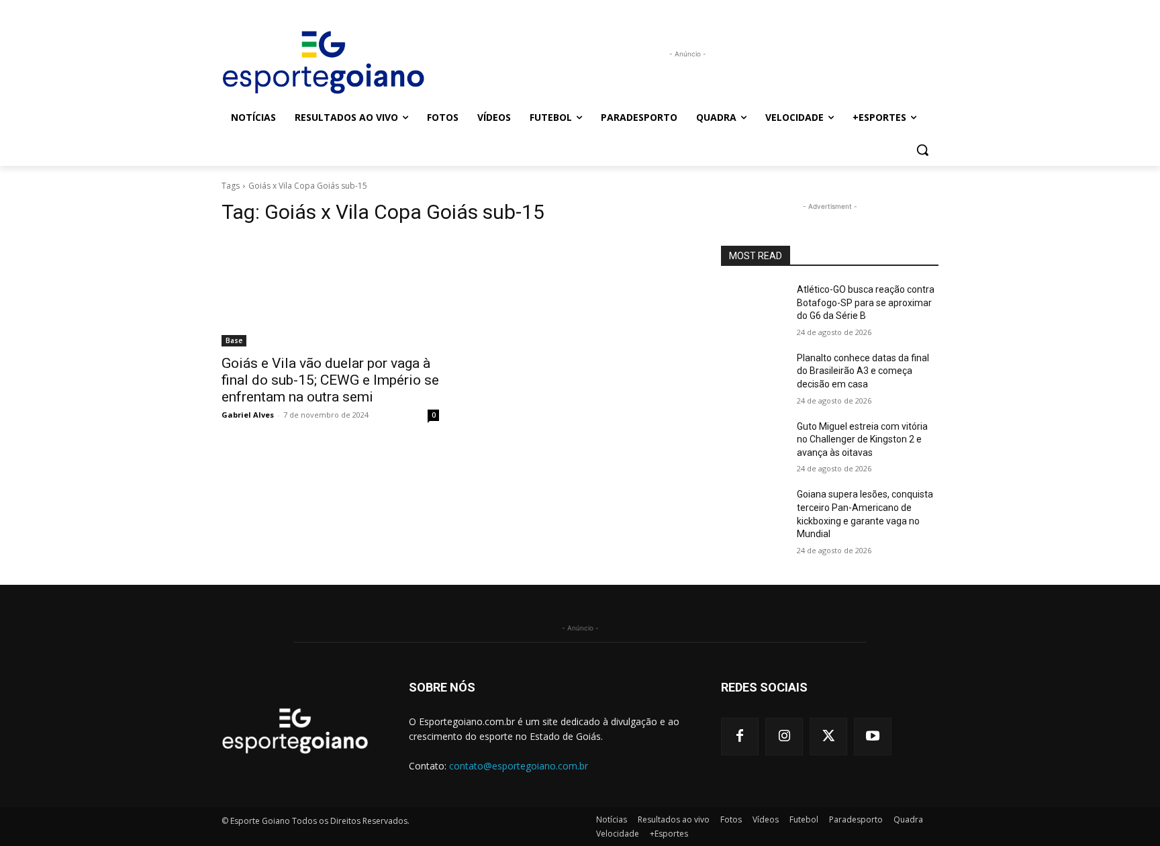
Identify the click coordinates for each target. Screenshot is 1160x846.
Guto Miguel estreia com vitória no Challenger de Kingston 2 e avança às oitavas (862, 439)
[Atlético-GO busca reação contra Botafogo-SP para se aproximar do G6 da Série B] (753, 306)
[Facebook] (740, 736)
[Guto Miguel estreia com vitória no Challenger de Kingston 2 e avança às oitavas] (753, 443)
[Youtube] (872, 736)
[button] (922, 150)
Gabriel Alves (248, 415)
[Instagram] (784, 736)
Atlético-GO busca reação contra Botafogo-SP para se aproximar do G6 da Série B (865, 302)
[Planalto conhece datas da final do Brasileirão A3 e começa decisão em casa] (753, 374)
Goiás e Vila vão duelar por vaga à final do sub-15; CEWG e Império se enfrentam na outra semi (330, 380)
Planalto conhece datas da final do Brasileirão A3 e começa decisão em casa (863, 370)
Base (234, 340)
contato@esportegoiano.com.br (518, 765)
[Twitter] (828, 736)
